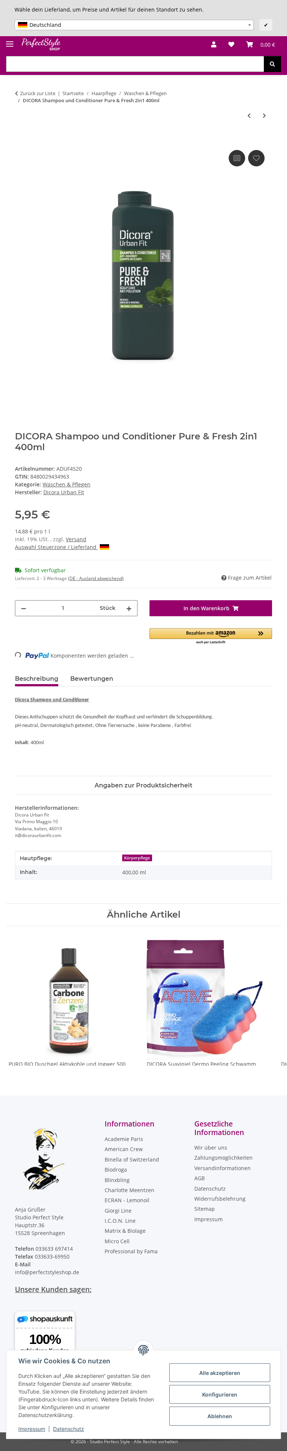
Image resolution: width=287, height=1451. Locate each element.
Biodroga (116, 1169)
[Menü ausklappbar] (9, 41)
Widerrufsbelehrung (220, 1198)
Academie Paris (124, 1139)
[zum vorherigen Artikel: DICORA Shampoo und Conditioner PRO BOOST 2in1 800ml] (249, 115)
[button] (213, 44)
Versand (76, 539)
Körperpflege (137, 858)
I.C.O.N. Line (120, 1220)
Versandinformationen (222, 1168)
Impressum (31, 1429)
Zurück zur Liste (37, 93)
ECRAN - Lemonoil (127, 1200)
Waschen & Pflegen (66, 484)
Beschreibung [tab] (36, 678)
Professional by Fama (131, 1251)
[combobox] (134, 25)
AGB (199, 1178)
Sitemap (204, 1208)
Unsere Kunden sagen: (53, 1289)
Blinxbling (117, 1180)
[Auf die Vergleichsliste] (237, 158)
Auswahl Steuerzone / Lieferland (56, 547)
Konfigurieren (219, 1394)
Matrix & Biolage (125, 1230)
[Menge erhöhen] (129, 608)
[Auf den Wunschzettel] (256, 158)
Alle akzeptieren (219, 1373)
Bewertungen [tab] (91, 678)
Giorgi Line (118, 1210)
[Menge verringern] (23, 608)
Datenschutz (68, 1429)
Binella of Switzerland (132, 1159)
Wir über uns (210, 1147)
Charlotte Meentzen (129, 1190)
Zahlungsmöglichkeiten (223, 1157)
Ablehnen (219, 1416)
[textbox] (134, 25)
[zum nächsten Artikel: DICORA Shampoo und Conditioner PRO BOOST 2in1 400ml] (264, 115)
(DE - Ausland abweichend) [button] (96, 578)
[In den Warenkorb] (21, 140)
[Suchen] (272, 64)
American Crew (124, 1149)
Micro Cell (117, 1241)
